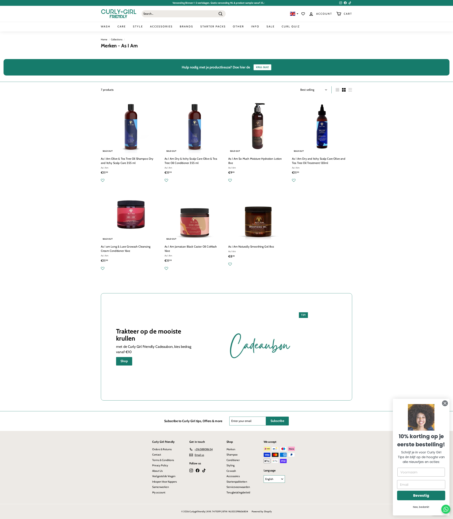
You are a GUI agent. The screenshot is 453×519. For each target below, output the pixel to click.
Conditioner (233, 460)
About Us (157, 470)
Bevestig (421, 495)
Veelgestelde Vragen (163, 476)
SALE (270, 26)
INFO (255, 26)
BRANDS (186, 26)
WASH (105, 26)
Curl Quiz (291, 26)
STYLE (138, 26)
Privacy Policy (160, 465)
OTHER (238, 26)
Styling (230, 465)
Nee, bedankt (421, 507)
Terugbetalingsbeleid (238, 492)
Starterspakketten (236, 481)
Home (104, 39)
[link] (421, 417)
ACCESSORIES (161, 26)
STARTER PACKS (213, 26)
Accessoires (233, 476)
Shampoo (231, 454)
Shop (124, 361)
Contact (156, 454)
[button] (294, 13)
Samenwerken (160, 487)
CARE (121, 26)
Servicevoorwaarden (238, 487)
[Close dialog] (445, 403)
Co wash (231, 470)
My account (158, 492)
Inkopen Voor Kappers (164, 481)
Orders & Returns (162, 449)
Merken (230, 449)
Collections (116, 39)
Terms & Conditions (163, 460)
